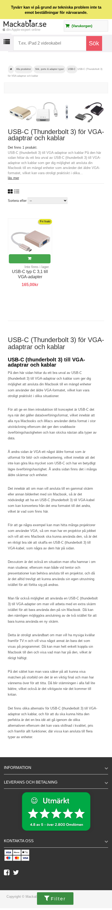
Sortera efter (17, 201)
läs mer (13, 178)
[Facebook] (8, 874)
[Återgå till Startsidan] (11, 69)
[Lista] (16, 192)
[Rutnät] (10, 192)
